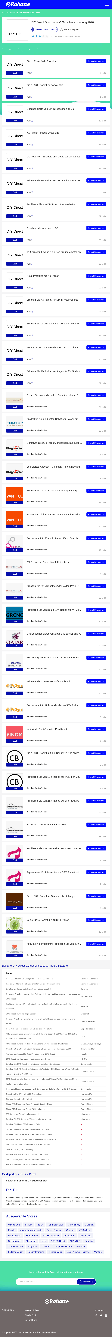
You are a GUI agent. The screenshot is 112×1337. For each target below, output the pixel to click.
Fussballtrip (85, 1235)
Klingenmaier (55, 1252)
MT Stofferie (84, 1230)
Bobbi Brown (32, 1235)
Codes (10, 50)
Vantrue (98, 1252)
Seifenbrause (14, 1241)
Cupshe (70, 1230)
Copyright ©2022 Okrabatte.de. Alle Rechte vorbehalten (29, 1332)
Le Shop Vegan (15, 1252)
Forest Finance (54, 1230)
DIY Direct (35, 13)
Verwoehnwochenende (31, 1230)
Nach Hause (7, 13)
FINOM (28, 1225)
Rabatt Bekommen (96, 61)
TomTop (89, 1241)
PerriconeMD (14, 1235)
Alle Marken (20, 13)
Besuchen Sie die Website (36, 406)
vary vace (32, 1246)
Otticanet (89, 1225)
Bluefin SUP (31, 1315)
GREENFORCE (51, 1235)
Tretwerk (46, 1246)
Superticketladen (63, 1246)
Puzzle (11, 1230)
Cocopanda (69, 1235)
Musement (31, 1241)
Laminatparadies (36, 1252)
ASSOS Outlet (58, 1241)
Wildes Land (14, 1225)
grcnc (43, 1241)
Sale (30, 50)
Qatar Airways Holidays (78, 1252)
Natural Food (31, 1320)
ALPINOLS (75, 1241)
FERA (40, 1225)
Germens (80, 1246)
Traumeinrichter (15, 1246)
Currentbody (74, 1225)
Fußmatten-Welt (55, 1225)
